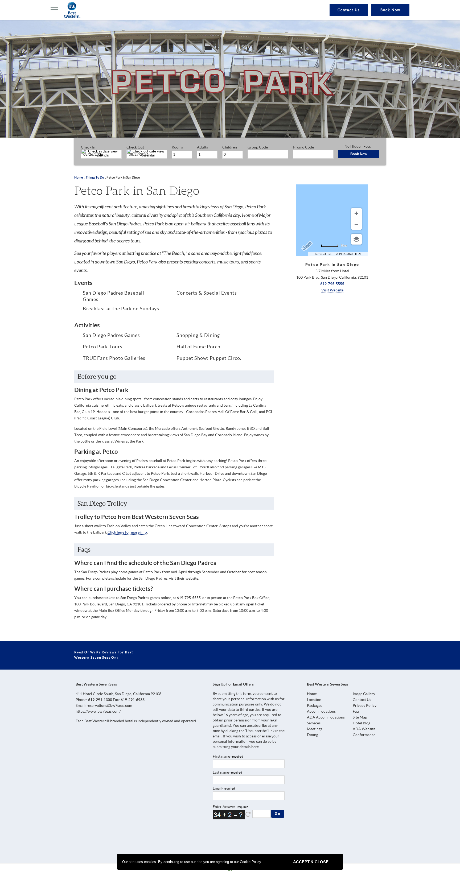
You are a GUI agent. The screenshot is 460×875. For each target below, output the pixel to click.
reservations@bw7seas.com (109, 705)
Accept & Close (310, 862)
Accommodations (321, 711)
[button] (248, 814)
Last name (221, 772)
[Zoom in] (356, 213)
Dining (312, 735)
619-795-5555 (332, 284)
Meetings (314, 729)
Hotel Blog (361, 723)
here (255, 747)
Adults (202, 147)
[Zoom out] (356, 224)
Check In (88, 147)
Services (314, 723)
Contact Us (349, 10)
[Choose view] (356, 239)
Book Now (358, 154)
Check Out (135, 147)
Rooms (177, 147)
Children (229, 147)
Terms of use (322, 254)
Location (314, 699)
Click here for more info (127, 532)
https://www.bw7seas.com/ (98, 711)
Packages (314, 705)
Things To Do (95, 177)
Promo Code (303, 147)
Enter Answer (224, 806)
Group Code (258, 147)
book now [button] (390, 10)
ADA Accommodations (326, 717)
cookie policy (250, 862)
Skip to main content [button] (9, 7)
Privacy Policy (364, 705)
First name (221, 756)
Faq (356, 711)
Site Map (360, 717)
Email (217, 788)
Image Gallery (364, 694)
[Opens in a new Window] (218, 837)
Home (78, 177)
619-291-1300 (100, 699)
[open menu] (54, 9)
